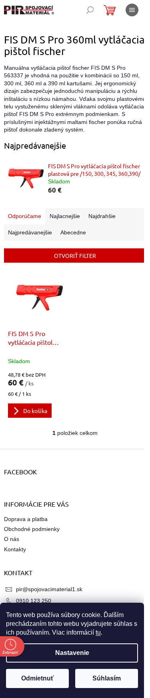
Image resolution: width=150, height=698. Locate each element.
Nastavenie (72, 652)
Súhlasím (106, 678)
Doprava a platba (26, 519)
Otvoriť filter (75, 255)
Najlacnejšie (65, 216)
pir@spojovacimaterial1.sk (49, 589)
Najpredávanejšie (30, 232)
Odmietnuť (37, 678)
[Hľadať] (90, 10)
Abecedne (73, 232)
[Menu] (132, 10)
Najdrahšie (102, 216)
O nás (11, 539)
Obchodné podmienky (32, 529)
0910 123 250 (33, 601)
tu (98, 632)
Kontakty (15, 549)
